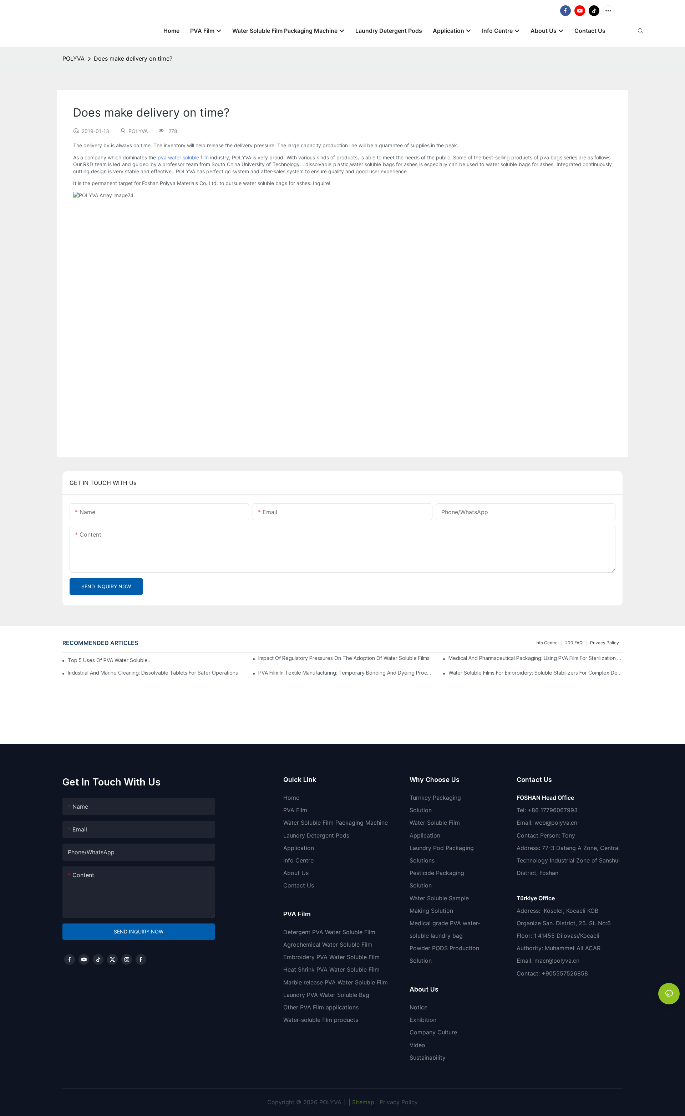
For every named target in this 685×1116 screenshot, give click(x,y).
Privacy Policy (604, 642)
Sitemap (362, 1102)
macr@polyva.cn (557, 960)
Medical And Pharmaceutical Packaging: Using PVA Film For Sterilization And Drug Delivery (535, 658)
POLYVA (73, 58)
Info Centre (547, 642)
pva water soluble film (183, 157)
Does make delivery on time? (133, 58)
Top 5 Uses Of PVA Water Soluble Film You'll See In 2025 (110, 660)
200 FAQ (574, 642)
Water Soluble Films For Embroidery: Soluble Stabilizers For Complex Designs (535, 673)
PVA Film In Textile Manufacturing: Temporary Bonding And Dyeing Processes (345, 673)
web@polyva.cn (555, 822)
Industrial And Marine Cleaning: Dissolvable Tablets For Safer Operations (153, 673)
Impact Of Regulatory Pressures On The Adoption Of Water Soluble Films (344, 658)
